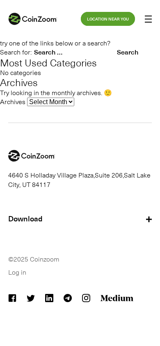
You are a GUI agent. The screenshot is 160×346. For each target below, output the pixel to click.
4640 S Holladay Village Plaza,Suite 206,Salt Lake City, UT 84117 (79, 179)
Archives (12, 101)
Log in (17, 272)
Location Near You (108, 19)
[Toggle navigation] (148, 19)
